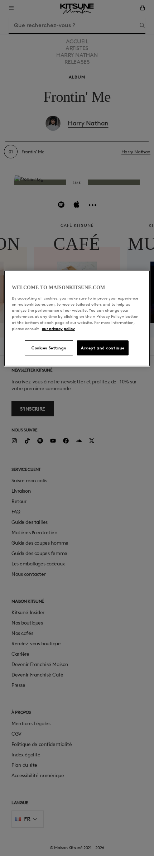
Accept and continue (103, 347)
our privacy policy (58, 328)
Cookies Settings (49, 347)
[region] (77, 318)
